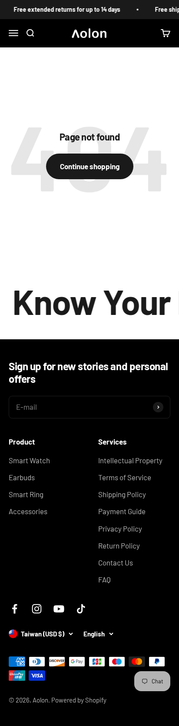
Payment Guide (122, 511)
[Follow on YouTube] (59, 609)
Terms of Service (124, 477)
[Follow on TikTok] (81, 609)
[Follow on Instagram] (37, 609)
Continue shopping (89, 166)
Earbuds (22, 477)
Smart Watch (29, 460)
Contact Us (115, 562)
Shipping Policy (122, 494)
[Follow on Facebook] (14, 609)
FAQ (104, 579)
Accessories (28, 511)
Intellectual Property (130, 460)
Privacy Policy (120, 528)
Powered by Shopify (78, 700)
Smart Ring (26, 494)
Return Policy (119, 545)
